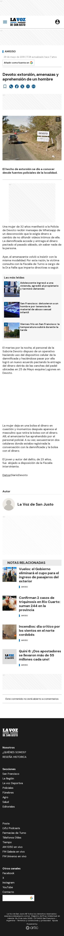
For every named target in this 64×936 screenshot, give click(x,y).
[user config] (57, 22)
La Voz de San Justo (35, 504)
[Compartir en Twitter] (22, 86)
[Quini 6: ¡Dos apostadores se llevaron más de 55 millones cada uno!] (9, 656)
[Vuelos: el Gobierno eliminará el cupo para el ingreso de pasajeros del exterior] (9, 574)
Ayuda (55, 920)
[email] (28, 86)
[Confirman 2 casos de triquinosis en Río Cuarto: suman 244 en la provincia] (9, 603)
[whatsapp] (11, 86)
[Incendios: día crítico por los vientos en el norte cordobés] (9, 632)
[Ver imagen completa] (58, 119)
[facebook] (17, 86)
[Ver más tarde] (4, 86)
